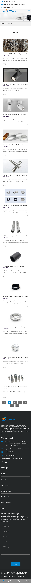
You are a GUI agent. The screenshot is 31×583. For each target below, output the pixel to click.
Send (15, 564)
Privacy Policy (5, 576)
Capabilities (6, 491)
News (10, 23)
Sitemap (22, 576)
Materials (5, 497)
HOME (3, 474)
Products (5, 485)
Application (6, 502)
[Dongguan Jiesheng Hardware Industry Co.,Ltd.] (9, 10)
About (3, 479)
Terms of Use (15, 576)
